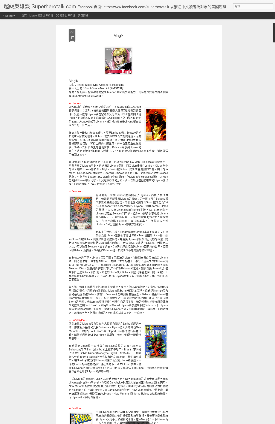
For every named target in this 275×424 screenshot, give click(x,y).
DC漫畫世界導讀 (65, 15)
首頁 (24, 15)
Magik (118, 35)
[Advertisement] (188, 88)
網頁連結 (83, 15)
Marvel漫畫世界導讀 (41, 15)
